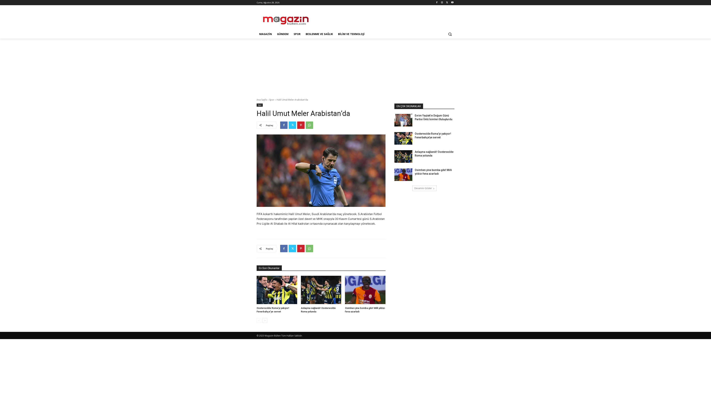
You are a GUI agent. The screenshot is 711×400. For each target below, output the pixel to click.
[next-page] (265, 320)
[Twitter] (447, 3)
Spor (271, 99)
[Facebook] (437, 3)
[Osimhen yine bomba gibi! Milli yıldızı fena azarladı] (365, 290)
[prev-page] (259, 320)
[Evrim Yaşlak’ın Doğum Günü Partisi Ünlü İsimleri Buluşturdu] (403, 120)
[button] (449, 34)
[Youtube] (452, 3)
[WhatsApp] (309, 125)
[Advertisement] (383, 18)
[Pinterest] (301, 125)
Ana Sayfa (262, 99)
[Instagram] (442, 3)
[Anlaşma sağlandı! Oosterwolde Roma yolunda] (321, 290)
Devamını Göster (423, 188)
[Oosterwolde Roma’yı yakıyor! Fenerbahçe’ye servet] (277, 290)
